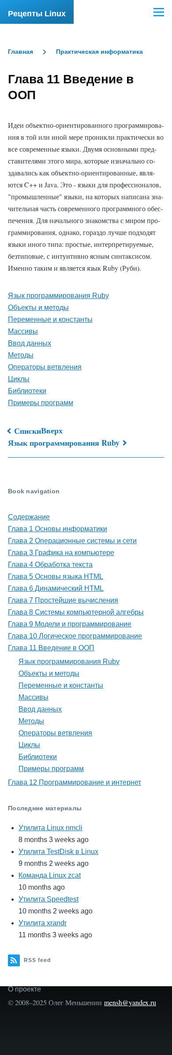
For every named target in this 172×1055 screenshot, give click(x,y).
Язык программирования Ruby (58, 295)
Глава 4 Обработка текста (50, 564)
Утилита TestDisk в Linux (58, 851)
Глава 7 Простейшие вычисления (63, 600)
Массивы (23, 331)
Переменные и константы (50, 319)
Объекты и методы (38, 307)
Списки (27, 430)
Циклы (19, 379)
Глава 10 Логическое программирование (75, 636)
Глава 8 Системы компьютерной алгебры (76, 612)
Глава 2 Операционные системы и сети (72, 540)
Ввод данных (29, 343)
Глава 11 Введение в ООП (51, 648)
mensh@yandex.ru (130, 1002)
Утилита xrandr (43, 923)
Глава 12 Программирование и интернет (74, 782)
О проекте (24, 989)
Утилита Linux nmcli (50, 827)
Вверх (52, 430)
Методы (21, 355)
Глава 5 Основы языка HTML (55, 576)
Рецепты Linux (37, 13)
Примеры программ (40, 402)
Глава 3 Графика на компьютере (61, 552)
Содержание (29, 517)
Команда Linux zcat (50, 875)
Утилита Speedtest (49, 899)
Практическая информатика (99, 51)
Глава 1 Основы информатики (57, 529)
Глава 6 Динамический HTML (56, 588)
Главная (20, 51)
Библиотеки (27, 391)
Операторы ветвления (45, 367)
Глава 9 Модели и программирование (69, 624)
